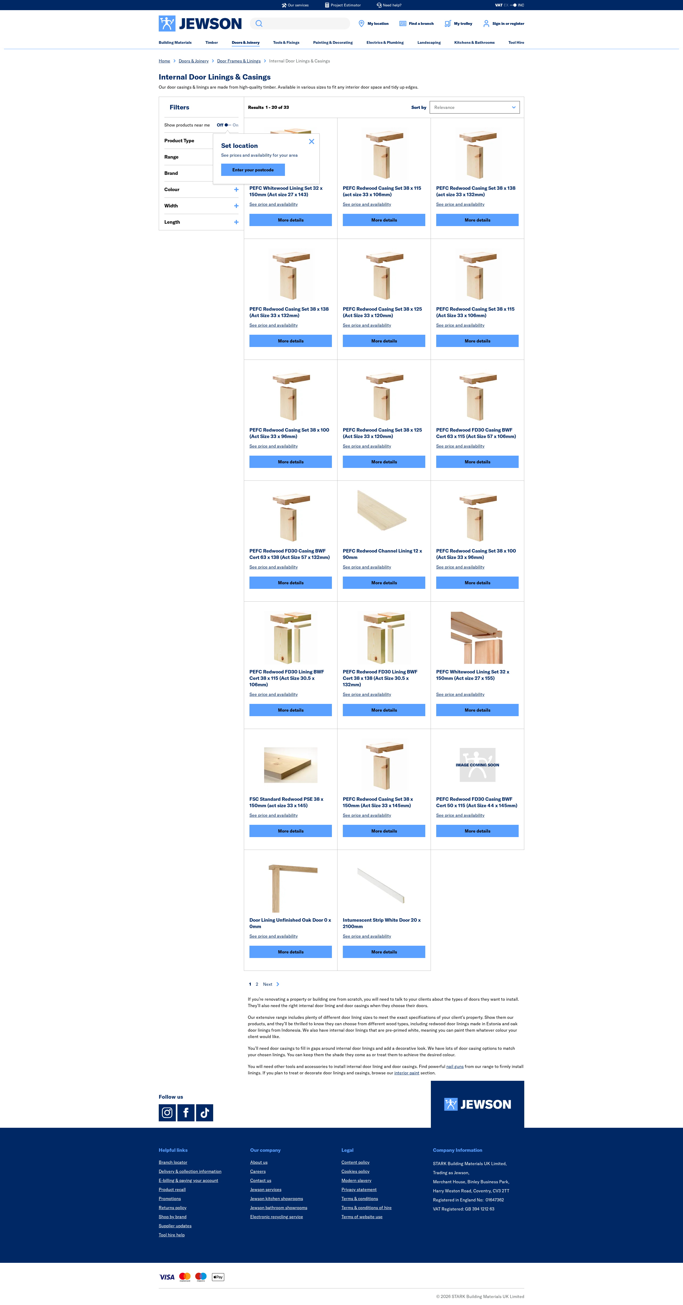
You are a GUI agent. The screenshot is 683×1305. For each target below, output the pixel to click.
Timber (211, 42)
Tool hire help (172, 1234)
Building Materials (175, 42)
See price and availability (273, 204)
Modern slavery (356, 1180)
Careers (258, 1171)
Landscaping (429, 42)
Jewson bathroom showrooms (278, 1207)
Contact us (260, 1180)
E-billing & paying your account (188, 1180)
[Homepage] (477, 1104)
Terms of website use (362, 1216)
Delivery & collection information (190, 1171)
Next (267, 984)
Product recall (172, 1189)
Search (258, 23)
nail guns (455, 1066)
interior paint (406, 1072)
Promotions (170, 1198)
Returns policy (172, 1207)
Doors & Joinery (246, 42)
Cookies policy (356, 1171)
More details (291, 220)
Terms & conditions (360, 1198)
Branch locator (173, 1162)
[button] (475, 107)
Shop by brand (172, 1216)
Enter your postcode (253, 169)
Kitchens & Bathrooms (474, 42)
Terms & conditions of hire (367, 1207)
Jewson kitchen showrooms (276, 1198)
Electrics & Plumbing (385, 42)
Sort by (418, 107)
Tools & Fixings (286, 42)
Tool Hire (516, 42)
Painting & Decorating (333, 42)
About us (259, 1162)
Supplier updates (175, 1225)
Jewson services (265, 1189)
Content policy (356, 1162)
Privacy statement (359, 1189)
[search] (300, 23)
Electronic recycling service (276, 1216)
